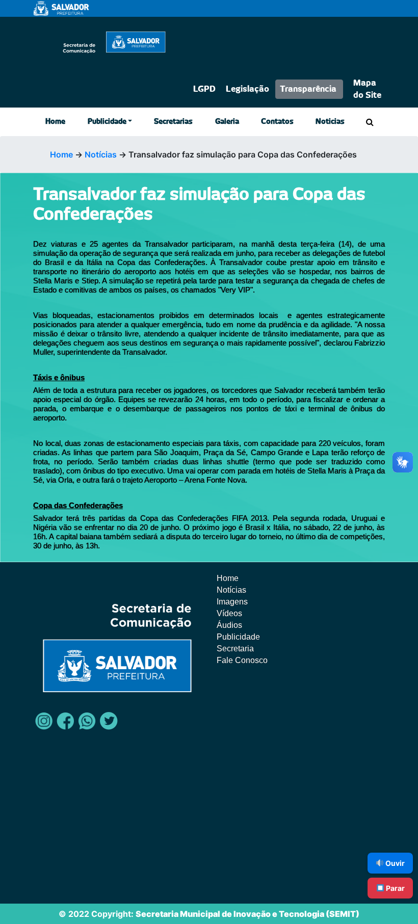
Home (55, 121)
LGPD (204, 89)
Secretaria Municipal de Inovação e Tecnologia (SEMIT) (247, 914)
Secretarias (173, 121)
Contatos (277, 121)
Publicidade (107, 121)
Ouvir (394, 863)
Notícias (101, 154)
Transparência (308, 89)
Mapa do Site (367, 89)
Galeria (227, 121)
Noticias (330, 121)
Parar (394, 888)
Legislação (247, 89)
